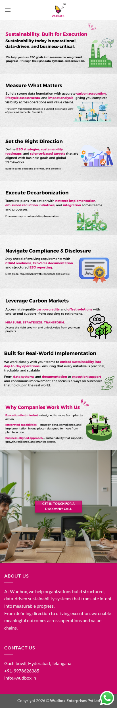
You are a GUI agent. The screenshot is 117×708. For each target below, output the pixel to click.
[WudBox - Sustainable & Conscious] (58, 10)
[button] (7, 10)
